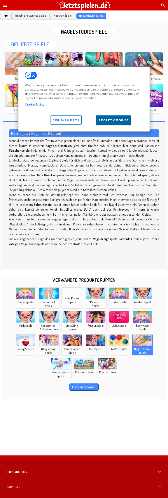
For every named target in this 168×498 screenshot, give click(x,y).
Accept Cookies (113, 120)
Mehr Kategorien (83, 387)
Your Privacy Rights (66, 120)
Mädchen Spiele (63, 15)
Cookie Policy (34, 104)
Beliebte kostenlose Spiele (30, 15)
